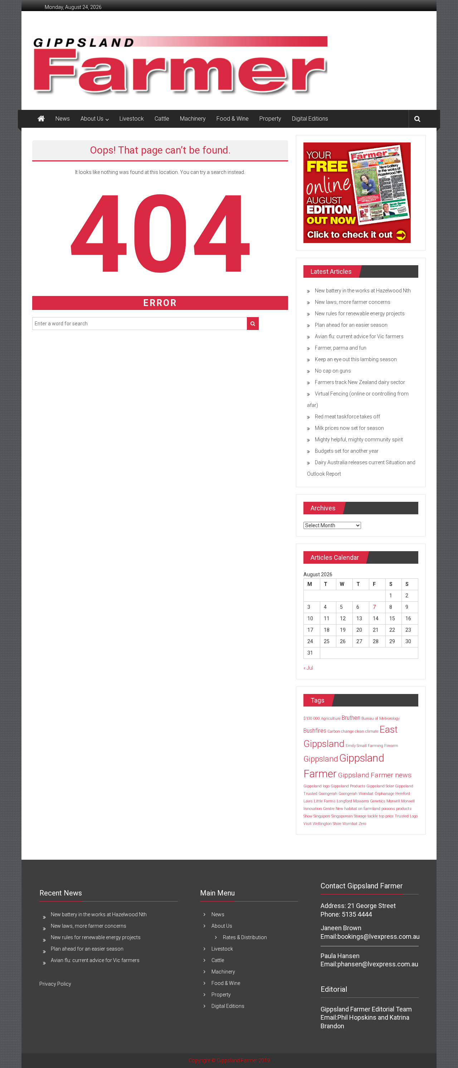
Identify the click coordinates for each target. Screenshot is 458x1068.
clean (359, 731)
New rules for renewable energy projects (360, 313)
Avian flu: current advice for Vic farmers (359, 336)
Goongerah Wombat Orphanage (366, 793)
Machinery (193, 118)
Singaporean (342, 816)
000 (316, 718)
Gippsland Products (348, 786)
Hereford (402, 793)
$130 (307, 718)
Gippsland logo (316, 786)
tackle (372, 816)
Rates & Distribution (245, 937)
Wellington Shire (327, 823)
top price (386, 816)
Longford (344, 801)
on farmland (369, 808)
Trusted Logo (406, 816)
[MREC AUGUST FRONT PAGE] (357, 192)
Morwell (393, 801)
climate (372, 731)
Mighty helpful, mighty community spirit (359, 439)
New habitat (346, 808)
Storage (360, 816)
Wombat (349, 823)
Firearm (391, 745)
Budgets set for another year (347, 451)
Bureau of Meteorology (380, 718)
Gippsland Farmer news (374, 775)
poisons (388, 808)
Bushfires (314, 730)
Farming (375, 745)
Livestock (132, 118)
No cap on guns (333, 371)
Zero (362, 823)
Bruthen (351, 717)
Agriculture (331, 718)
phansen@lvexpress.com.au (377, 964)
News (62, 118)
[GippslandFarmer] (41, 119)
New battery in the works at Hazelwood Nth (363, 290)
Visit (307, 823)
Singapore (321, 816)
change (347, 731)
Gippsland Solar (380, 786)
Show (307, 816)
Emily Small (356, 745)
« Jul (308, 668)
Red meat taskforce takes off (347, 416)
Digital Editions (310, 118)
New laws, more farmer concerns (352, 302)
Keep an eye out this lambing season (356, 359)
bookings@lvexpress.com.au (378, 936)
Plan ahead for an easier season (351, 325)
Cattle (162, 118)
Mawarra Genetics (369, 801)
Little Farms (325, 801)
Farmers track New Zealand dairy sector (360, 382)
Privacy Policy (55, 984)
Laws (308, 801)
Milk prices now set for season (349, 428)
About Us (92, 118)
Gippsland (320, 758)
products (403, 808)
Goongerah (327, 793)
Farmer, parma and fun (340, 348)
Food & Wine (232, 118)
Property (270, 118)
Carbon (333, 731)
